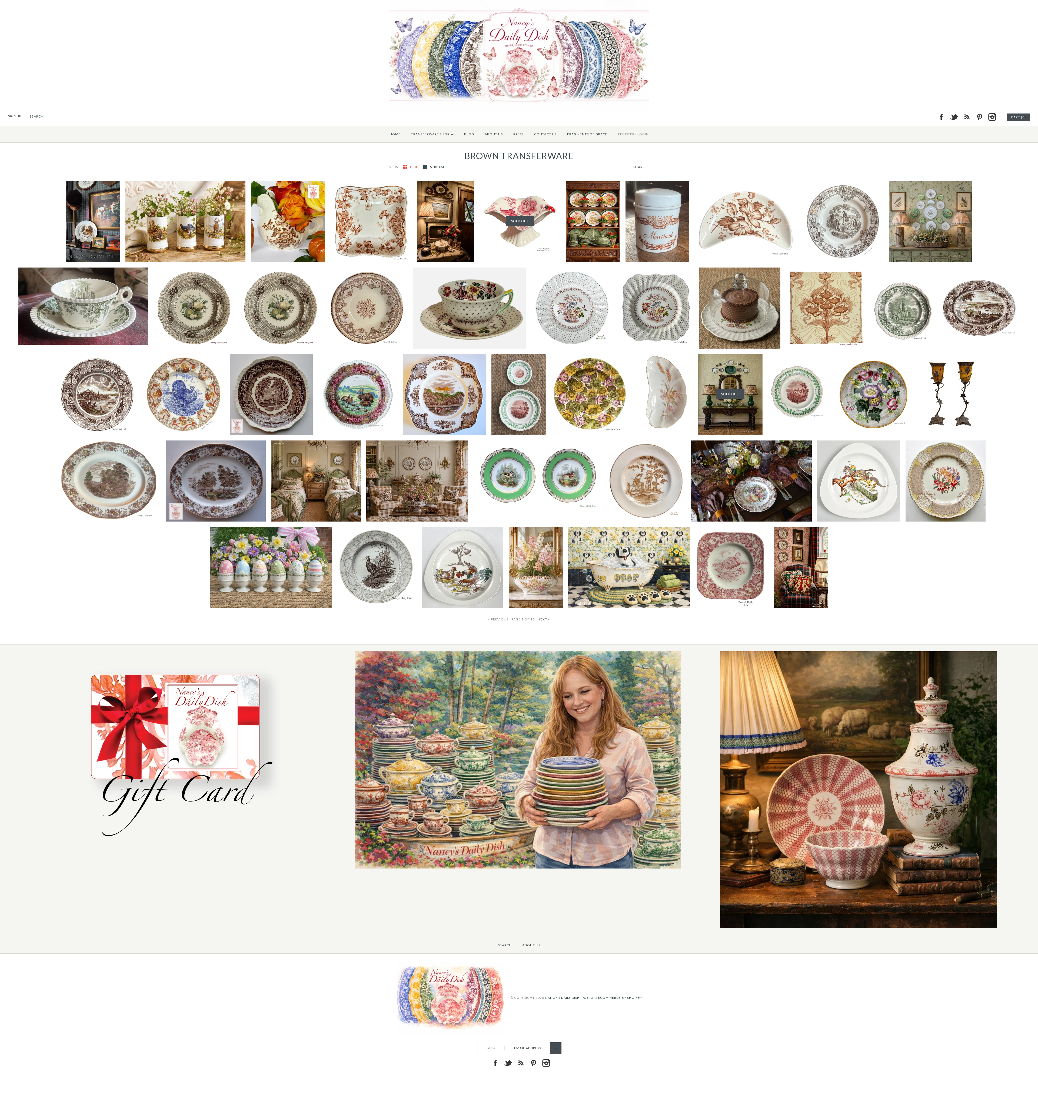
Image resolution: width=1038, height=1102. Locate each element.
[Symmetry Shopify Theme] (177, 843)
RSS (967, 117)
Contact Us (545, 134)
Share (640, 167)
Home (395, 134)
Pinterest (979, 117)
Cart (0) (1018, 117)
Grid (414, 167)
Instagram (992, 117)
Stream (437, 167)
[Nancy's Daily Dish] (519, 3)
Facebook (941, 117)
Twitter (954, 117)
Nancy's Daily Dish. (563, 998)
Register (626, 134)
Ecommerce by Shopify (620, 998)
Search (505, 945)
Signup (14, 116)
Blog (469, 134)
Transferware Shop (432, 134)
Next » (544, 619)
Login (643, 134)
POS (585, 998)
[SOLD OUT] (520, 184)
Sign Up (491, 1048)
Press (518, 134)
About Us (494, 134)
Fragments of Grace (587, 134)
